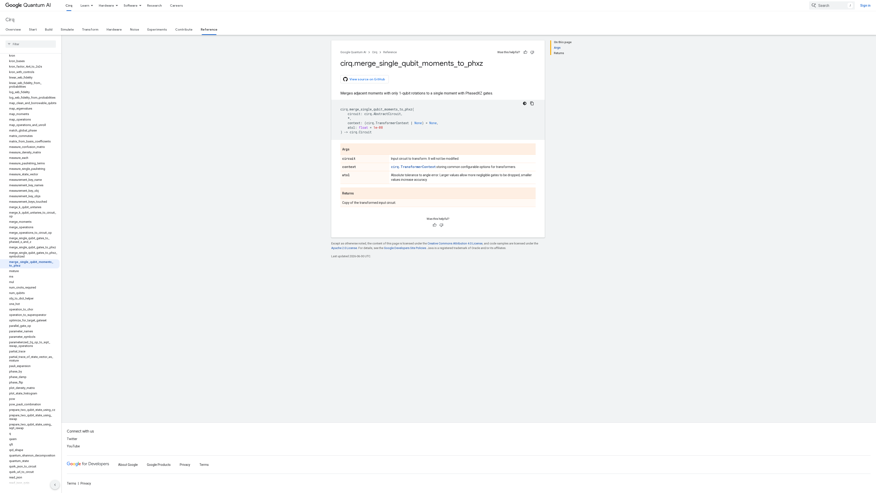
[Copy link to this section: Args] (354, 149)
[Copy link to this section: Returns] (358, 193)
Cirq (68, 5)
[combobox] (832, 5)
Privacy (185, 465)
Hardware (106, 5)
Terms (204, 465)
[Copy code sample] (532, 103)
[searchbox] (30, 44)
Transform (90, 29)
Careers (176, 5)
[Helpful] (525, 52)
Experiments (157, 29)
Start (33, 29)
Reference (209, 29)
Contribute (184, 29)
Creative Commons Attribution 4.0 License (455, 243)
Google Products (159, 465)
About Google (128, 465)
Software (131, 5)
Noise (134, 29)
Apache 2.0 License (344, 248)
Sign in (865, 5)
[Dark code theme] (524, 103)
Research (154, 5)
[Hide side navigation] (55, 484)
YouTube (73, 446)
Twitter (72, 439)
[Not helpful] (532, 52)
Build (48, 29)
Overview (13, 29)
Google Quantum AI (353, 52)
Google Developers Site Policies (405, 248)
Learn (85, 5)
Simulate (67, 29)
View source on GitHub (367, 79)
